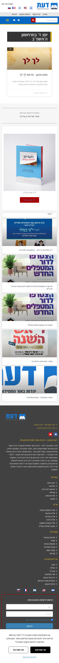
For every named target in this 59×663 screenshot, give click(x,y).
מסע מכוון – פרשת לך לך (33, 75)
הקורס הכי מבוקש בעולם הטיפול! (40, 325)
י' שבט (50, 214)
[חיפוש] (33, 20)
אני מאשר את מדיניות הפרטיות (38, 620)
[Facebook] (19, 20)
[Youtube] (14, 20)
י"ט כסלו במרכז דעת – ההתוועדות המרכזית (36, 250)
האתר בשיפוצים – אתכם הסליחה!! (39, 397)
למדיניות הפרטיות (29, 657)
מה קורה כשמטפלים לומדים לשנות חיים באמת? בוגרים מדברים (32, 287)
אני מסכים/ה (40, 649)
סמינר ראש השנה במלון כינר (42, 361)
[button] (7, 20)
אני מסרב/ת (18, 649)
